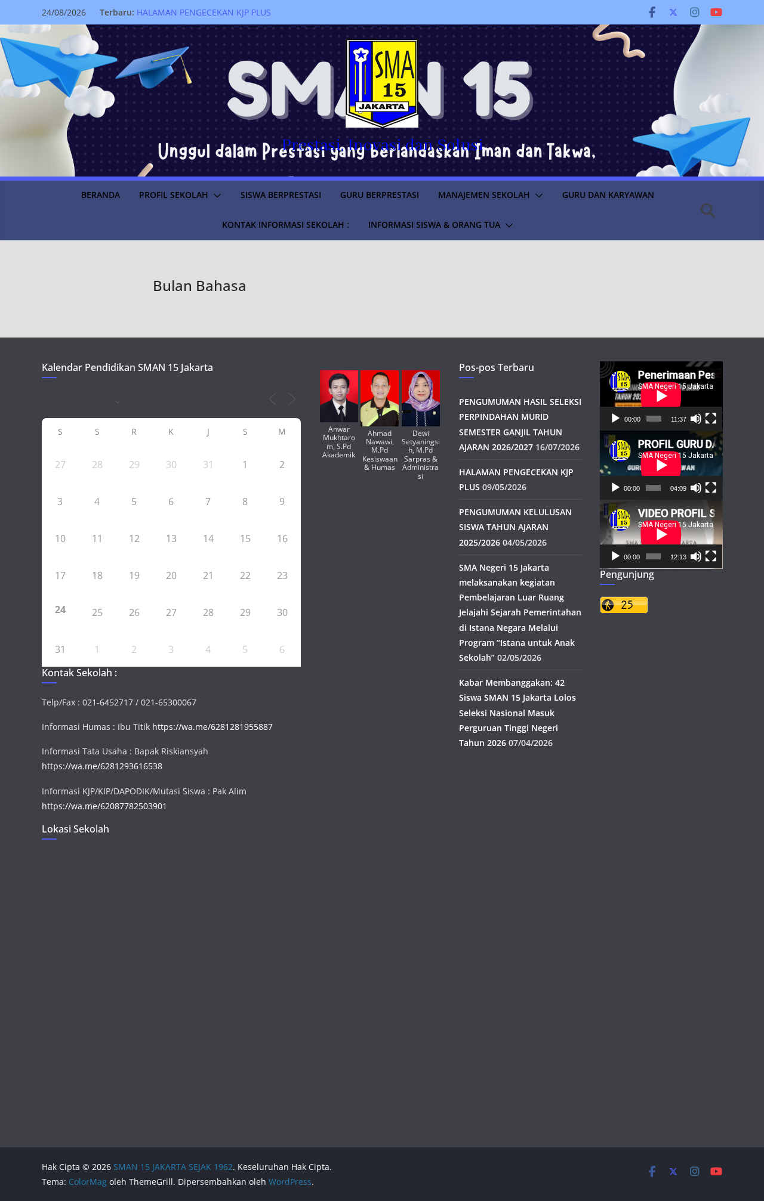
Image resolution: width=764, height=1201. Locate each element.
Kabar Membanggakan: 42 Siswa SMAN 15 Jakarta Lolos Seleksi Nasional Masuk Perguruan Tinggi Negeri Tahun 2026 (517, 712)
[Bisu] (696, 419)
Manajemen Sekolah (484, 194)
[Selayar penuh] (711, 419)
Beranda (100, 194)
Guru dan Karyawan (608, 194)
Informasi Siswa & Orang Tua (434, 224)
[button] (214, 196)
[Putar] (615, 419)
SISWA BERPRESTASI (281, 194)
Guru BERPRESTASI (379, 194)
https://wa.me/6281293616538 (102, 766)
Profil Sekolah (173, 194)
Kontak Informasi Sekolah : (285, 224)
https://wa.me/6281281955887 (212, 726)
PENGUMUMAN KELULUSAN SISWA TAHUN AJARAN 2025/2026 (515, 526)
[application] (661, 396)
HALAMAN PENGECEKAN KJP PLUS (204, 12)
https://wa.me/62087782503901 (104, 806)
